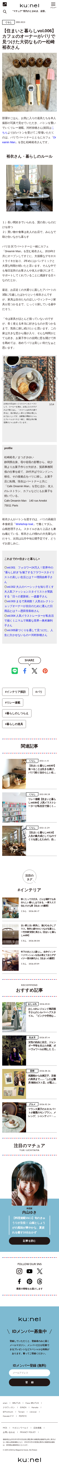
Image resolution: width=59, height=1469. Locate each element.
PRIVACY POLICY (28, 1432)
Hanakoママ (8, 1416)
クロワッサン (9, 1408)
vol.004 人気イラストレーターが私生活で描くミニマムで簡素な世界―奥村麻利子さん (29, 620)
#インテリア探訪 (15, 691)
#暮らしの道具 (14, 724)
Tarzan (21, 1412)
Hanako (35, 1408)
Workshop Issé (24, 524)
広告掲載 (37, 1428)
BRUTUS (16, 1403)
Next (55, 378)
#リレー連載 (12, 702)
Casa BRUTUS (32, 1403)
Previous (3, 378)
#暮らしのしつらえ (17, 713)
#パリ (38, 691)
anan (5, 1403)
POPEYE (23, 1416)
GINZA (23, 1408)
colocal (33, 1412)
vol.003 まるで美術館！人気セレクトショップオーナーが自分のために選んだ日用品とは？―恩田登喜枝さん (29, 606)
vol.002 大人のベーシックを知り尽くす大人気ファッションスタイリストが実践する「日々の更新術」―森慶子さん (29, 591)
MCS (5, 1428)
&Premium (8, 1412)
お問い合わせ (9, 1432)
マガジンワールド (20, 1428)
